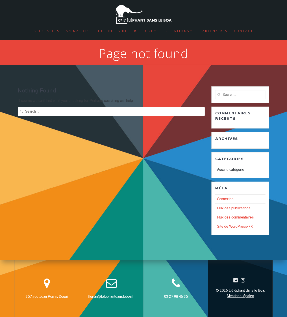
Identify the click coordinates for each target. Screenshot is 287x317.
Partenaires (214, 31)
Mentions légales (240, 296)
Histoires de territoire (126, 31)
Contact (243, 31)
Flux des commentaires (235, 217)
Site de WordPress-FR (235, 226)
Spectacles (47, 31)
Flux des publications (233, 208)
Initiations (177, 31)
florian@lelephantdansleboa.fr (111, 296)
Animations (79, 31)
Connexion (225, 199)
